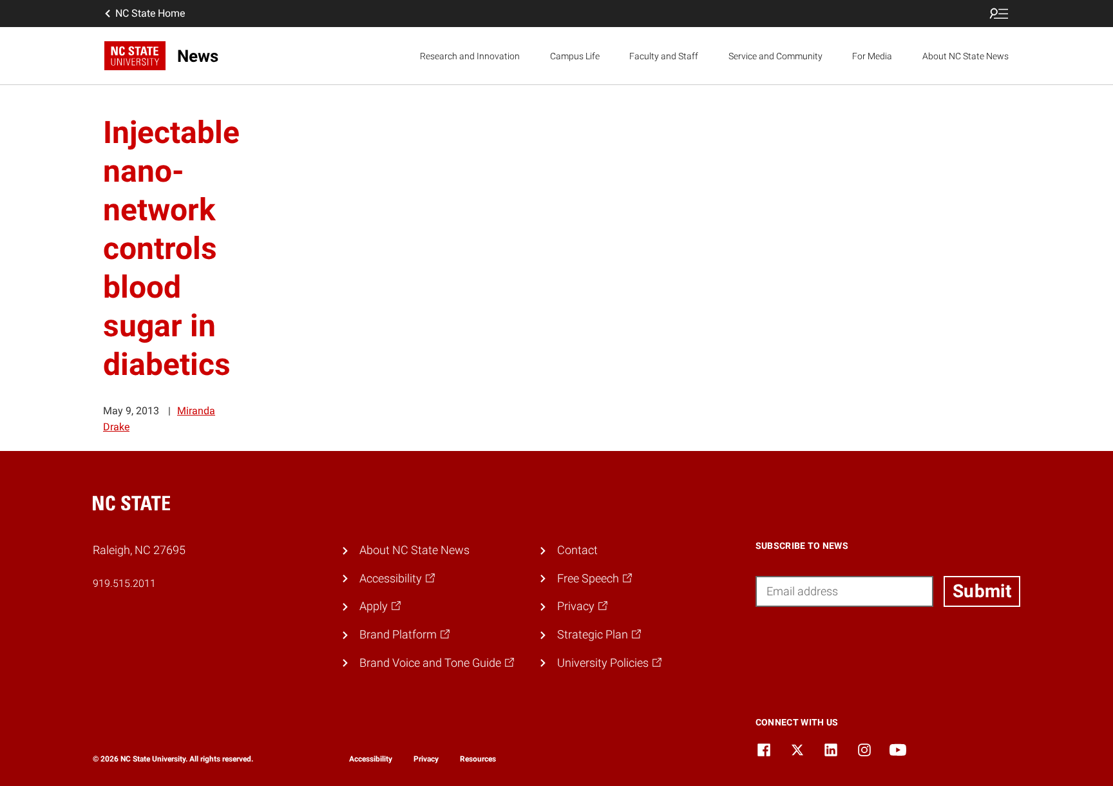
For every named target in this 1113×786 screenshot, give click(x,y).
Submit (982, 591)
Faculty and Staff (663, 56)
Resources (478, 758)
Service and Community (775, 56)
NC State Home (150, 13)
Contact (577, 550)
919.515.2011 (124, 583)
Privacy (426, 758)
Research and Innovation (470, 56)
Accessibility (370, 758)
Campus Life (575, 56)
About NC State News (965, 56)
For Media (872, 56)
